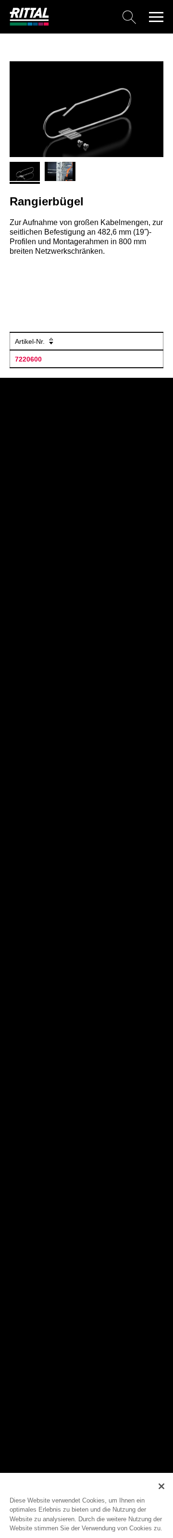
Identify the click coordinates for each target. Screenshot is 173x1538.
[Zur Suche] (96, 17)
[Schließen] (161, 1486)
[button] (156, 17)
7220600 (28, 359)
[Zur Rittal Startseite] (29, 23)
